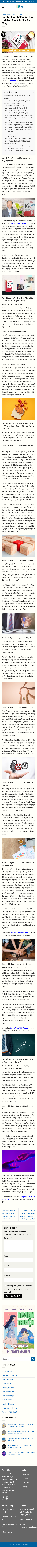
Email (6, 1266)
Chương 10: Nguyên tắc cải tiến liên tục (19, 138)
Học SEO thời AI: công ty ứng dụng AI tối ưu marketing (21, 1453)
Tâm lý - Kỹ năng (16, 14)
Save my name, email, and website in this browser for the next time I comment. (18, 1289)
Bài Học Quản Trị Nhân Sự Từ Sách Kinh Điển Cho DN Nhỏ (20, 1425)
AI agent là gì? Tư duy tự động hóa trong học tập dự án (20, 1446)
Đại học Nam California (19, 223)
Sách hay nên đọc (8, 1388)
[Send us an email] (7, 1498)
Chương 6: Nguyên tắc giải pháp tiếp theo (20, 125)
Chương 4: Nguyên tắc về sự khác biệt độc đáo (20, 119)
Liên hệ (24, 1487)
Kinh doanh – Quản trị (9, 1380)
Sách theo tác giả (8, 1396)
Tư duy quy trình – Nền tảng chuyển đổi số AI (20, 1439)
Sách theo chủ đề (8, 1392)
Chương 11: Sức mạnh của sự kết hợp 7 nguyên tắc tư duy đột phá (19, 147)
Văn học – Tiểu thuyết (9, 1412)
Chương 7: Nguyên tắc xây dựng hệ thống (20, 127)
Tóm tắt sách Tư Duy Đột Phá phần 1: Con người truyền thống (17, 102)
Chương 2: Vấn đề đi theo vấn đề (17, 108)
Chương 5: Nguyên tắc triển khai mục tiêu (20, 122)
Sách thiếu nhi (7, 1400)
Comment (8, 1238)
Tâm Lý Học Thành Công (19, 1028)
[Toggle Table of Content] (31, 92)
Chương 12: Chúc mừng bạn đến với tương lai (20, 152)
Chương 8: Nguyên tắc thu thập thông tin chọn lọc (20, 130)
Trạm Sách (12, 81)
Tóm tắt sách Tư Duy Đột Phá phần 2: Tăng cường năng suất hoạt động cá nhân (18, 114)
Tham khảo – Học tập (9, 1408)
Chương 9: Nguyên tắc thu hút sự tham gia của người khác (20, 135)
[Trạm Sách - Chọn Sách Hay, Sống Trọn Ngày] (20, 7)
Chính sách (25, 1483)
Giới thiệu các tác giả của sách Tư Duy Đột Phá (17, 97)
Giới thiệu (25, 1479)
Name (6, 1256)
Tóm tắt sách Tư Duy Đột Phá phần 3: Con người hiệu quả (17, 142)
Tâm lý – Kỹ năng (8, 1404)
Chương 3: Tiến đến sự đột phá (17, 110)
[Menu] (3, 6)
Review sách (6, 14)
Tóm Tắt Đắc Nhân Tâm (19, 933)
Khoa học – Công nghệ (9, 1375)
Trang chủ (25, 1475)
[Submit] (33, 1359)
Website (7, 1276)
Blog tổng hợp (7, 1371)
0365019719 (29, 1520)
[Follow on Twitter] (3, 1498)
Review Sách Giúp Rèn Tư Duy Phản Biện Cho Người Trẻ (21, 1432)
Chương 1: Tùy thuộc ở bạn (16, 106)
